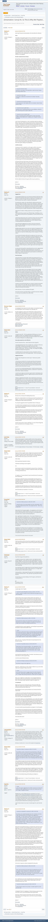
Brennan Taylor (8, 306)
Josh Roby (6, 437)
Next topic (42, 24)
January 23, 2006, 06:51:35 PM (20, 192)
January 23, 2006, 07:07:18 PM (20, 306)
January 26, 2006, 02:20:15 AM (20, 808)
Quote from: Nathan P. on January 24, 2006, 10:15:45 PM (26, 749)
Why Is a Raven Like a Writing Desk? (21, 324)
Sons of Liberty (29, 446)
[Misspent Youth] (4, 334)
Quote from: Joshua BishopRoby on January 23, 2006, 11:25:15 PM (28, 591)
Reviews (32, 6)
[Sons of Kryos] (4, 559)
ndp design (22, 186)
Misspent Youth (17, 387)
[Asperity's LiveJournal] (4, 791)
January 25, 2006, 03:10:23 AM (20, 746)
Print (43, 27)
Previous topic (36, 24)
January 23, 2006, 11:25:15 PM (20, 437)
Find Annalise (17, 184)
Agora (38, 446)
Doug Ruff (6, 499)
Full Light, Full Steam (21, 446)
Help (35, 920)
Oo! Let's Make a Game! (19, 389)
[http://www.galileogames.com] (4, 310)
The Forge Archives (6, 5)
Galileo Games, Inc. (18, 326)
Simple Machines (10, 920)
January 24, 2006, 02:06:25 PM (20, 499)
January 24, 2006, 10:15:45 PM (20, 586)
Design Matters (20, 188)
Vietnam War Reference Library (27, 794)
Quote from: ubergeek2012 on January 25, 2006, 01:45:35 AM (27, 811)
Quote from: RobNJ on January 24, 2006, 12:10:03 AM (26, 618)
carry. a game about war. (22, 187)
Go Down (5, 27)
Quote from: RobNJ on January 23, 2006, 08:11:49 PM (26, 501)
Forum (27, 6)
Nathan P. (6, 31)
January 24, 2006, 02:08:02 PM (20, 539)
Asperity (6, 784)
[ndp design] (4, 35)
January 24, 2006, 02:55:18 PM (20, 554)
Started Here (38, 743)
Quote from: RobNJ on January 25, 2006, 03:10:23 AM (26, 865)
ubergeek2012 (7, 729)
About (17, 6)
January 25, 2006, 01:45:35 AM (20, 729)
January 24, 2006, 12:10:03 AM (20, 450)
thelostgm (6, 555)
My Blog (41, 446)
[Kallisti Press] (4, 443)
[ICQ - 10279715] (7, 789)
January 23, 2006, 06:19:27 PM (20, 31)
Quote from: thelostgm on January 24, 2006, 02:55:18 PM (26, 660)
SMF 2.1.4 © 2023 (5, 920)
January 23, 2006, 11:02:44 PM (20, 393)
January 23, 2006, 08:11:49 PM (20, 329)
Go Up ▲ (44, 920)
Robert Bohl (7, 330)
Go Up (5, 909)
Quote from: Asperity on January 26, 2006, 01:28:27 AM (26, 884)
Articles (22, 6)
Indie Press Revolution (19, 325)
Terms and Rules (39, 920)
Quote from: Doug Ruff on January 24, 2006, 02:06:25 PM (26, 643)
